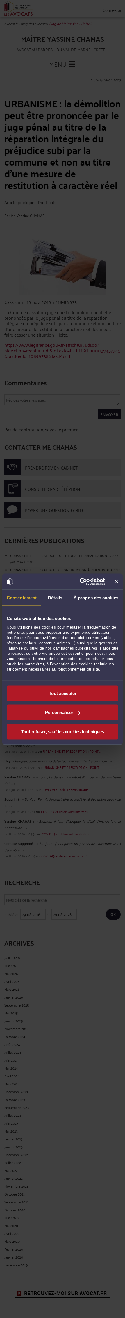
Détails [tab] (55, 597)
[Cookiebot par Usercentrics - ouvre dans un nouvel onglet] (80, 581)
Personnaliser (59, 712)
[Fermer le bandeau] (116, 582)
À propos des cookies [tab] (96, 597)
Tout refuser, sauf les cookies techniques (62, 731)
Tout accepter (62, 693)
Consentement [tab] (22, 597)
